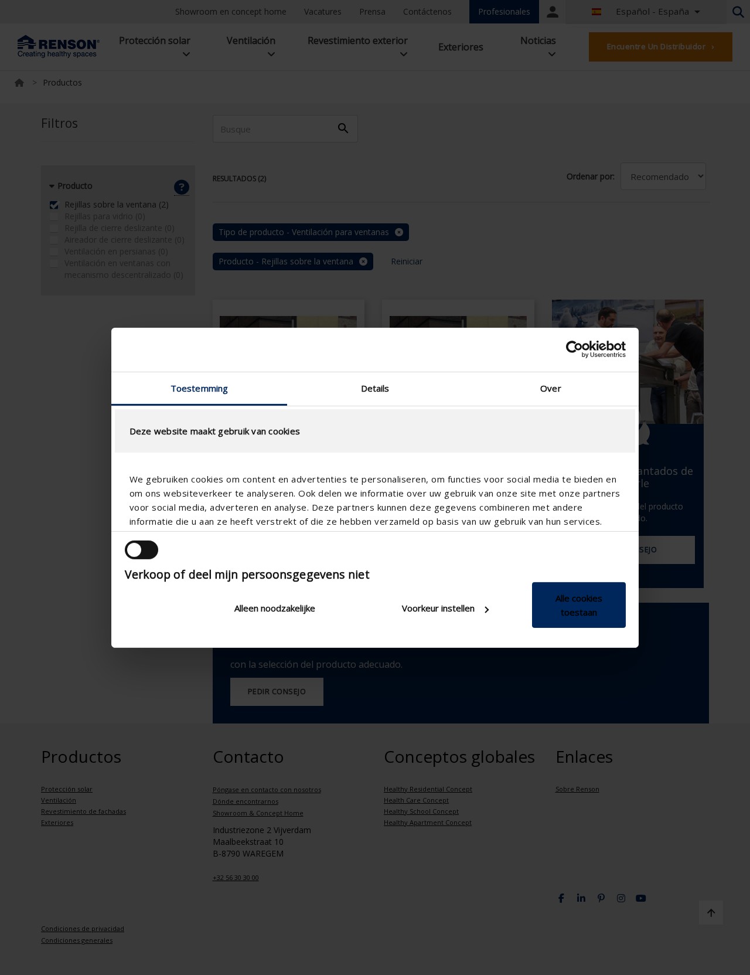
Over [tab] (550, 387)
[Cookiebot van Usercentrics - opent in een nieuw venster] (574, 349)
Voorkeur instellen (438, 608)
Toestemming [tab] (199, 387)
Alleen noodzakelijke (274, 608)
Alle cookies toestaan (578, 605)
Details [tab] (375, 387)
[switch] (141, 550)
